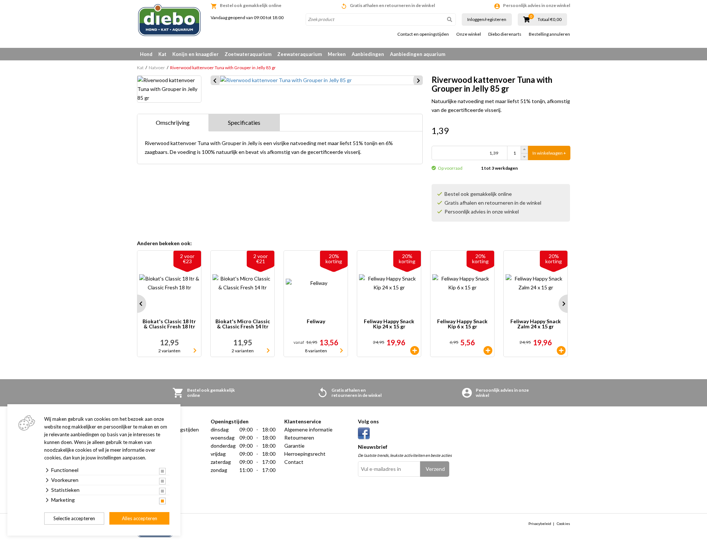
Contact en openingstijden (423, 34)
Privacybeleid (539, 523)
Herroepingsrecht (305, 454)
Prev (137, 304)
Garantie (294, 445)
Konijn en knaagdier (195, 54)
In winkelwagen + (549, 153)
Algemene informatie (308, 429)
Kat (162, 54)
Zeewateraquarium (299, 54)
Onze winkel (468, 34)
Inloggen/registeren (486, 19)
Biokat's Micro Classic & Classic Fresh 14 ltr (242, 324)
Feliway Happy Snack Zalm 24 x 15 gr (535, 324)
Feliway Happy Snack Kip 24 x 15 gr (389, 324)
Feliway (316, 321)
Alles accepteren (139, 518)
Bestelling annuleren (549, 34)
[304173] (487, 350)
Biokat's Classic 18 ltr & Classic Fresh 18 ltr (169, 324)
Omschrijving (173, 122)
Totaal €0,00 (550, 19)
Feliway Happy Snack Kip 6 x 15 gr (462, 324)
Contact (293, 462)
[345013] (561, 350)
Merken (337, 54)
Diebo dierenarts (504, 34)
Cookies (563, 523)
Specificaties (244, 122)
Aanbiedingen (368, 54)
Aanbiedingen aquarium (417, 54)
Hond (146, 54)
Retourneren (299, 437)
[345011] (414, 350)
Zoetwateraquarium (248, 54)
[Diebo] (169, 20)
